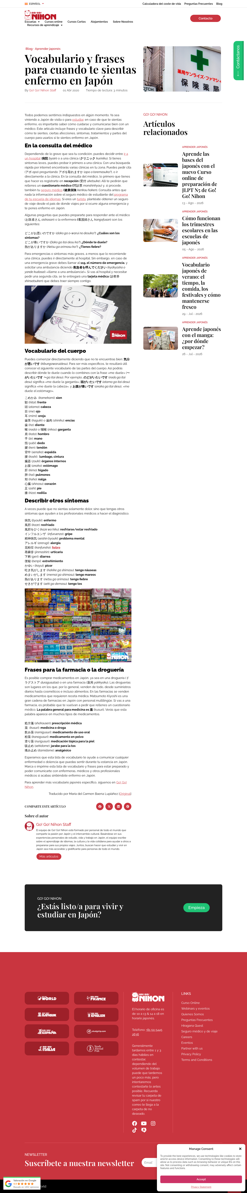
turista (81, 199)
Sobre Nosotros (123, 21)
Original (125, 794)
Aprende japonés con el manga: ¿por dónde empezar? (201, 338)
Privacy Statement (201, 1187)
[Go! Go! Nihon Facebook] (134, 1123)
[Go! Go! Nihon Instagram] (153, 1123)
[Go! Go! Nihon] (148, 997)
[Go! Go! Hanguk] (47, 1014)
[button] (240, 1148)
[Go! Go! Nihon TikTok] (134, 1130)
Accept (201, 1179)
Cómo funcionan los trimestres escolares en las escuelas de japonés (201, 230)
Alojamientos (99, 21)
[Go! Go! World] (47, 998)
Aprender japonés (47, 48)
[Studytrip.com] (96, 998)
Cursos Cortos (77, 21)
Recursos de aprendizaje (43, 25)
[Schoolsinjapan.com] (96, 1014)
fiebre (56, 547)
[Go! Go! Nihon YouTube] (143, 1123)
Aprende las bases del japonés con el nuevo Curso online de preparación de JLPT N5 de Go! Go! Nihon (199, 174)
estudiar (77, 119)
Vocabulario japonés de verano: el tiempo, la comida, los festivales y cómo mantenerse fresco (201, 285)
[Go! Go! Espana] (47, 1031)
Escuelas (30, 21)
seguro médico (52, 190)
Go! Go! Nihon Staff (42, 90)
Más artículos (48, 856)
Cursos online (54, 21)
